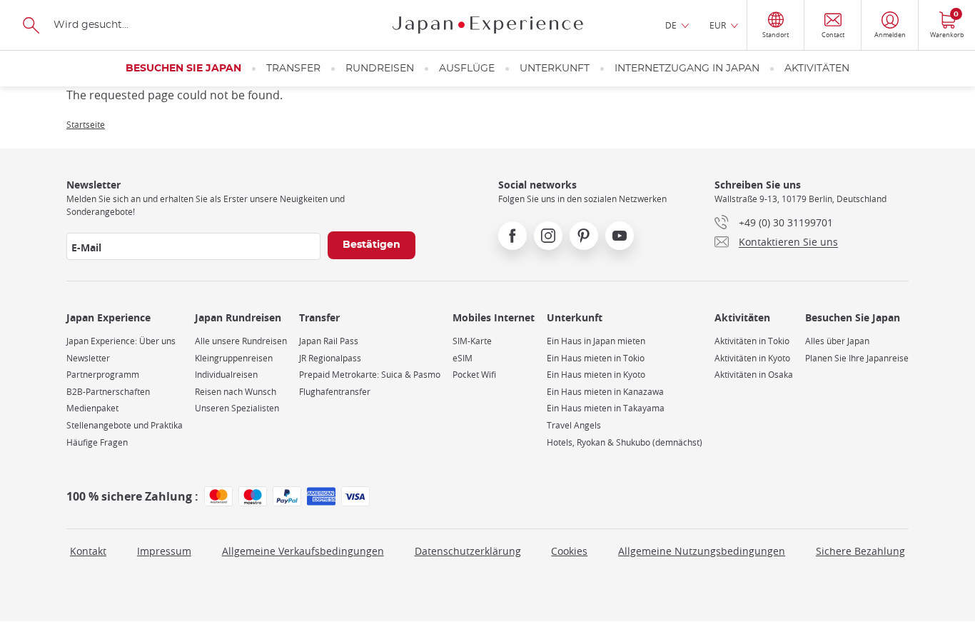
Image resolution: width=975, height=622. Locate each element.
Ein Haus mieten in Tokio (596, 358)
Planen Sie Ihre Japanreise (857, 358)
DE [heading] (671, 25)
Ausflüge (467, 69)
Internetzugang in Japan (687, 69)
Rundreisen (379, 69)
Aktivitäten (816, 69)
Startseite (85, 124)
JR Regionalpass (330, 358)
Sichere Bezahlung (860, 551)
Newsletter (88, 358)
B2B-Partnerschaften (108, 391)
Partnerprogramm (102, 374)
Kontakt (88, 551)
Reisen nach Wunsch (235, 391)
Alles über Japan (837, 341)
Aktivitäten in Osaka (753, 374)
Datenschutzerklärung (468, 551)
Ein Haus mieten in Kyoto (596, 374)
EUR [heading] (717, 25)
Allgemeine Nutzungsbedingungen (701, 551)
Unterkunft (555, 69)
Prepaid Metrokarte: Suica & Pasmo (369, 374)
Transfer (293, 69)
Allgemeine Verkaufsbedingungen (303, 551)
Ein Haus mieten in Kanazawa (605, 391)
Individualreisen (226, 374)
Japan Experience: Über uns (121, 341)
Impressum (164, 551)
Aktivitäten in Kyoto (752, 358)
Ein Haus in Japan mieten (596, 341)
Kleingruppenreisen (234, 358)
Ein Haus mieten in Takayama (606, 408)
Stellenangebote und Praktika (124, 425)
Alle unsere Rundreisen (241, 341)
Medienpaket (92, 408)
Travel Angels (574, 425)
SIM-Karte (472, 341)
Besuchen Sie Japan (183, 69)
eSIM (463, 358)
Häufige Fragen (97, 442)
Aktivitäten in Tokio (751, 341)
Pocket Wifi (474, 374)
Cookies (569, 551)
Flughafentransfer (334, 391)
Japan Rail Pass (328, 341)
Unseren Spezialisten (237, 408)
